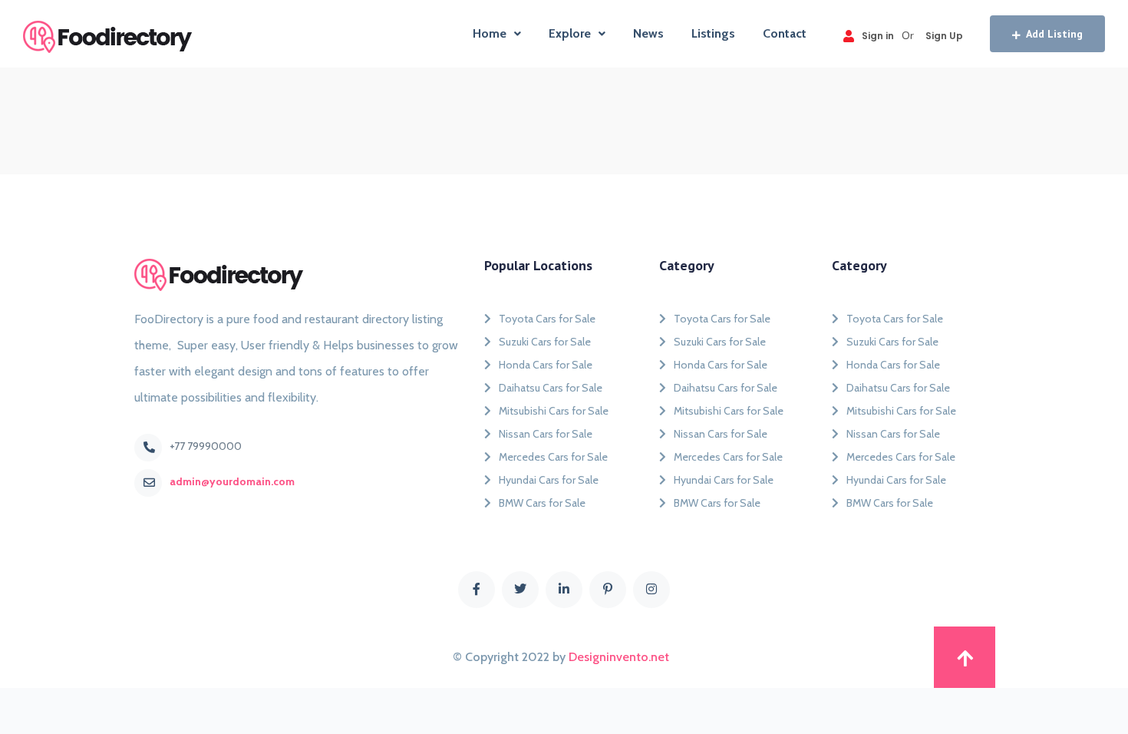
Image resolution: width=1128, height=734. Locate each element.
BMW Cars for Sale (542, 503)
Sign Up (944, 35)
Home (489, 33)
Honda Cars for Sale (545, 365)
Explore (570, 33)
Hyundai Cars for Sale (549, 480)
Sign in (878, 35)
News (648, 33)
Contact (784, 33)
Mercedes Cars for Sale (553, 457)
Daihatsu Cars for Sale (550, 388)
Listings (713, 33)
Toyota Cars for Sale (547, 319)
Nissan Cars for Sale (545, 434)
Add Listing (1054, 34)
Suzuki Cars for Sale (545, 342)
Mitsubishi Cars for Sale (554, 411)
